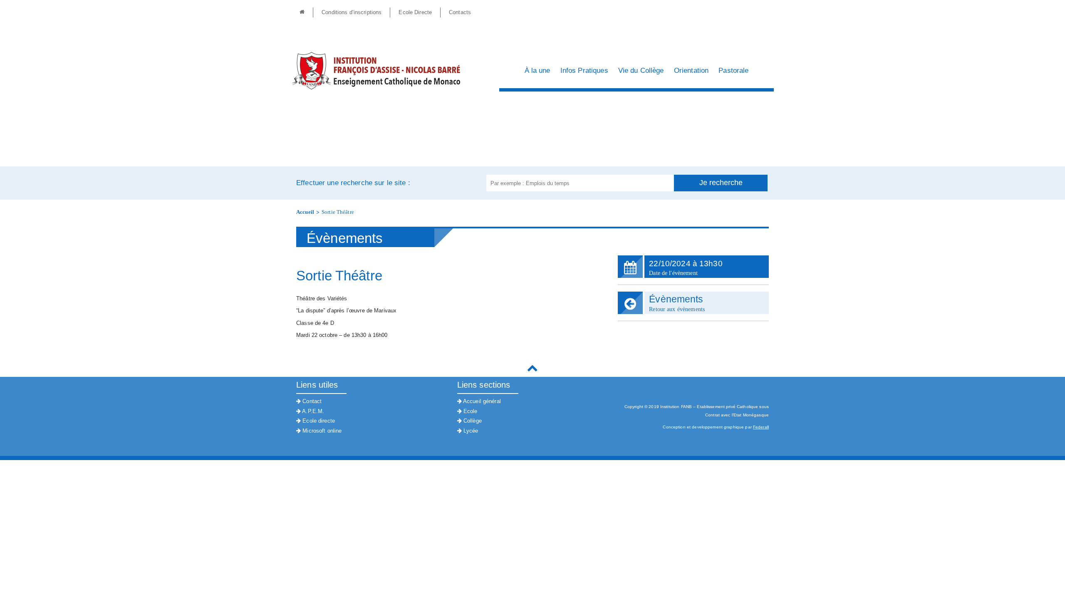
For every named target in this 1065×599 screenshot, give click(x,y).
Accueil (305, 212)
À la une (537, 70)
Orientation (691, 70)
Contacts (460, 12)
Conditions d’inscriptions (351, 12)
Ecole (470, 411)
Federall (761, 427)
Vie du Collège (641, 70)
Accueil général (481, 401)
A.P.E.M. (312, 411)
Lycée (470, 431)
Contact (311, 401)
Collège (472, 421)
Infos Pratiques (584, 70)
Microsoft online (321, 431)
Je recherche (721, 182)
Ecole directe (318, 421)
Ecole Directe (415, 12)
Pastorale (733, 70)
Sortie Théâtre (338, 212)
